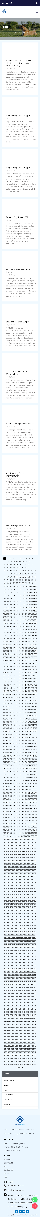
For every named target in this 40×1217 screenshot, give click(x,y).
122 (4, 592)
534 (20, 707)
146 (10, 599)
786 (17, 778)
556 (20, 713)
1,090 (6, 873)
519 (7, 703)
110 (35, 586)
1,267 (10, 941)
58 (11, 574)
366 (10, 660)
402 (20, 670)
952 (20, 824)
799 (23, 781)
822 (26, 787)
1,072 (30, 864)
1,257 (34, 935)
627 (35, 731)
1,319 (26, 960)
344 (10, 654)
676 (17, 747)
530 (7, 707)
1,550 (22, 1049)
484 (35, 691)
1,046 (22, 855)
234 (10, 623)
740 (10, 765)
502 (23, 697)
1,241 (34, 929)
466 (14, 688)
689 (23, 750)
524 (23, 703)
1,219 (10, 923)
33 (35, 565)
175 (32, 605)
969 (4, 830)
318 (32, 645)
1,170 (6, 904)
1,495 (26, 1027)
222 (7, 620)
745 (26, 765)
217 (26, 617)
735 (29, 762)
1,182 (22, 907)
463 (4, 688)
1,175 (26, 904)
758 (32, 768)
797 (17, 781)
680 (29, 747)
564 (10, 716)
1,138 (6, 892)
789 (26, 778)
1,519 (26, 1037)
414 (23, 673)
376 (7, 663)
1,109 (18, 879)
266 (7, 632)
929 (17, 818)
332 (7, 651)
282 (23, 636)
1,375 (26, 981)
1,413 (18, 997)
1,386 (6, 987)
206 (26, 614)
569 (26, 716)
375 (4, 663)
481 (26, 691)
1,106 (6, 879)
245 (10, 626)
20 (29, 562)
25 (11, 565)
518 (4, 703)
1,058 (6, 861)
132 (35, 592)
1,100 (14, 876)
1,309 (18, 956)
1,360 (30, 975)
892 (4, 808)
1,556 (14, 1052)
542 (10, 710)
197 (32, 611)
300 (10, 642)
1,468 (14, 1018)
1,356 (14, 975)
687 (17, 750)
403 (23, 670)
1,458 (6, 1015)
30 (26, 565)
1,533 (18, 1043)
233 (7, 623)
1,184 (30, 907)
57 (8, 574)
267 (10, 632)
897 (20, 808)
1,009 (34, 839)
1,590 (22, 1064)
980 (4, 833)
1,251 (10, 935)
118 (26, 589)
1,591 (26, 1064)
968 (35, 827)
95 (23, 583)
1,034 (6, 852)
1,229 (18, 926)
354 (7, 657)
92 (14, 583)
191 (14, 611)
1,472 (30, 1018)
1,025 (34, 845)
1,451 (10, 1012)
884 (14, 805)
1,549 (18, 1049)
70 (14, 577)
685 (10, 750)
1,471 (26, 1018)
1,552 (30, 1049)
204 (20, 614)
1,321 (34, 960)
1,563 (10, 1055)
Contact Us (8, 1100)
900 (29, 808)
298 (4, 642)
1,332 (14, 966)
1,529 (34, 1040)
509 (10, 700)
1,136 (30, 889)
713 (29, 756)
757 (29, 768)
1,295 (26, 950)
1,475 (10, 1021)
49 (17, 571)
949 (10, 824)
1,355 (10, 975)
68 (8, 577)
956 (32, 824)
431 (7, 679)
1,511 (26, 1034)
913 (35, 811)
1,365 (18, 978)
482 (29, 691)
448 (26, 682)
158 (14, 602)
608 (10, 728)
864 (20, 799)
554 (14, 713)
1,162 (6, 901)
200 (7, 614)
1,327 (26, 963)
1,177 (34, 904)
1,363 (10, 978)
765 (20, 771)
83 (20, 580)
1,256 (30, 935)
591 (26, 722)
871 (7, 802)
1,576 (30, 1058)
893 (7, 808)
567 (20, 716)
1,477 (18, 1021)
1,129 (34, 886)
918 (17, 815)
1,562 (6, 1055)
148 (17, 599)
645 (23, 737)
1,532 (14, 1043)
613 (26, 728)
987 (26, 833)
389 (14, 666)
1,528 (30, 1040)
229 (29, 620)
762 (10, 771)
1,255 (26, 935)
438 (29, 679)
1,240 (30, 929)
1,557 (18, 1052)
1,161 (34, 898)
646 (26, 737)
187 (35, 608)
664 (14, 744)
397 (4, 670)
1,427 (10, 1003)
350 (29, 654)
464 (7, 688)
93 (17, 583)
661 (4, 744)
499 (14, 697)
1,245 (18, 932)
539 (35, 707)
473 (35, 688)
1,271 (26, 941)
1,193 (34, 910)
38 (17, 568)
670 (32, 744)
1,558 (22, 1052)
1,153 (34, 895)
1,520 (30, 1037)
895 (14, 808)
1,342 (22, 969)
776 (20, 774)
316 (26, 645)
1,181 (18, 907)
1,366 (22, 978)
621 (17, 731)
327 (26, 648)
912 (32, 811)
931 (23, 818)
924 (35, 815)
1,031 (26, 848)
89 (5, 583)
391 (20, 666)
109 (32, 586)
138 (20, 595)
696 (10, 753)
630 (10, 734)
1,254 (22, 935)
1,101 (18, 876)
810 (23, 784)
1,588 (14, 1064)
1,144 (30, 892)
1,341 (18, 969)
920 (23, 815)
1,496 (30, 1027)
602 (26, 725)
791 (32, 778)
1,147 (10, 895)
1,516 (14, 1037)
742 (17, 765)
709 (17, 756)
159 (17, 602)
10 (32, 558)
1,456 (30, 1012)
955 (29, 824)
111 (4, 589)
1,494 (22, 1027)
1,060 (14, 861)
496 (4, 697)
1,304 (30, 953)
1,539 (10, 1046)
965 (26, 827)
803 (35, 781)
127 (20, 592)
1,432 (30, 1003)
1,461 (18, 1015)
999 (28, 836)
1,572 (14, 1058)
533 (17, 707)
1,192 (30, 910)
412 (17, 673)
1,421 (18, 1000)
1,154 (6, 898)
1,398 (22, 990)
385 (35, 663)
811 (26, 784)
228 (26, 620)
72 (20, 577)
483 (32, 691)
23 (5, 565)
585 (7, 722)
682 (35, 747)
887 (23, 805)
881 (4, 805)
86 (29, 580)
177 (4, 608)
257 (14, 629)
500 (17, 697)
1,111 (26, 879)
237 (20, 623)
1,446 (22, 1009)
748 (35, 765)
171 (20, 605)
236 (17, 623)
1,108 (14, 879)
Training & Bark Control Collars (16, 1147)
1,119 (26, 882)
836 (35, 790)
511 (17, 700)
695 (7, 753)
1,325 (18, 963)
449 (29, 682)
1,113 (34, 879)
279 (14, 636)
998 (25, 836)
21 (32, 562)
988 (29, 833)
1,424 (30, 1000)
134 (7, 595)
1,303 (26, 953)
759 (35, 768)
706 (7, 756)
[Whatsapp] (35, 1199)
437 (26, 679)
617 (4, 731)
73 (23, 577)
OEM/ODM (8, 1163)
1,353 (34, 972)
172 (23, 605)
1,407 (26, 994)
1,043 (10, 855)
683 (4, 750)
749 (4, 768)
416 (29, 673)
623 (23, 731)
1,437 (18, 1006)
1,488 (30, 1024)
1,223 (26, 923)
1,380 (14, 984)
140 (26, 595)
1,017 (34, 842)
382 (26, 663)
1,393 (34, 987)
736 (32, 762)
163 (29, 602)
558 (26, 713)
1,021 (18, 845)
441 (4, 682)
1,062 (22, 861)
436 (23, 679)
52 (26, 571)
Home (14, 32)
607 (7, 728)
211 (7, 617)
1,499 (10, 1031)
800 (26, 781)
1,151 (26, 895)
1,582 (22, 1061)
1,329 (34, 963)
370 (23, 660)
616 (35, 728)
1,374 (22, 981)
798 (20, 781)
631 (14, 734)
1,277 (18, 944)
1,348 (14, 972)
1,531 (10, 1043)
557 (23, 713)
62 (23, 574)
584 (4, 722)
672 (4, 747)
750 (7, 768)
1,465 (34, 1015)
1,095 (26, 873)
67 (5, 577)
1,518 (22, 1037)
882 (7, 805)
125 (14, 592)
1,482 (6, 1024)
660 (35, 740)
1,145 (34, 892)
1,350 (22, 972)
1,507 (10, 1034)
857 (32, 796)
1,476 (14, 1021)
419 (4, 676)
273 (29, 632)
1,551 (26, 1049)
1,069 (18, 864)
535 (23, 707)
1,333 (18, 966)
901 (32, 808)
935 (35, 818)
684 (7, 750)
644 (20, 737)
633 (20, 734)
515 (29, 700)
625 (29, 731)
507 (4, 700)
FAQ (5, 1090)
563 (7, 716)
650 (4, 740)
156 (7, 602)
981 (7, 833)
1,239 (26, 929)
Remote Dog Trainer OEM (17, 217)
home (7, 1155)
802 (32, 781)
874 (17, 802)
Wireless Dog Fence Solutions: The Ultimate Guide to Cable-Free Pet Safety (19, 63)
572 (35, 716)
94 (20, 583)
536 (26, 707)
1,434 (6, 1006)
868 (32, 799)
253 (35, 626)
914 (4, 815)
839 (10, 793)
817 (10, 787)
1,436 (14, 1006)
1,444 (14, 1009)
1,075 (10, 867)
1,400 (30, 990)
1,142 (22, 892)
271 (23, 632)
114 (14, 589)
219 (32, 617)
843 (23, 793)
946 (35, 821)
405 (29, 670)
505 (32, 697)
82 (17, 580)
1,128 (30, 886)
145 (7, 599)
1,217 (34, 919)
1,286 (22, 947)
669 (29, 744)
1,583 (26, 1061)
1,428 (14, 1003)
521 (14, 703)
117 (23, 589)
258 (17, 629)
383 (29, 663)
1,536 (30, 1043)
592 (29, 722)
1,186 (6, 910)
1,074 (6, 867)
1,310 (22, 956)
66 (35, 574)
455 (14, 685)
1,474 (6, 1021)
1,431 (26, 1003)
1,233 (34, 926)
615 (32, 728)
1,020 (14, 845)
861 (10, 799)
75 (29, 577)
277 (7, 636)
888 (26, 805)
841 (17, 793)
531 (10, 707)
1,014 (22, 842)
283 (26, 636)
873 (14, 802)
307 (32, 642)
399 (10, 670)
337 (23, 651)
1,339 (10, 969)
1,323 (10, 963)
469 (23, 688)
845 (29, 793)
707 (10, 756)
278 (10, 636)
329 (32, 648)
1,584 (30, 1061)
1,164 (14, 901)
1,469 (18, 1018)
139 (23, 595)
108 (29, 586)
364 (4, 660)
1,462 (22, 1015)
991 (3, 836)
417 (32, 673)
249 (23, 626)
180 (14, 608)
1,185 (34, 907)
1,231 (26, 926)
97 (29, 583)
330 (35, 648)
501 (20, 697)
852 (17, 796)
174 (29, 605)
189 (7, 611)
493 (29, 694)
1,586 (6, 1064)
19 (26, 562)
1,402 (6, 994)
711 (23, 756)
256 (10, 629)
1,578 (6, 1061)
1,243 (10, 932)
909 (23, 811)
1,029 (18, 848)
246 (14, 626)
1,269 (18, 941)
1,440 (30, 1006)
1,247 (26, 932)
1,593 (34, 1064)
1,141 (18, 892)
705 (4, 756)
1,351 (26, 972)
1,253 (18, 935)
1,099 (10, 876)
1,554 (6, 1052)
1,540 (14, 1046)
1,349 (18, 972)
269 (17, 632)
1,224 (30, 923)
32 (32, 565)
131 (32, 592)
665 (17, 744)
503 (26, 697)
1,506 (6, 1034)
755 (23, 768)
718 (10, 759)
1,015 (26, 842)
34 (5, 568)
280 (17, 636)
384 (32, 663)
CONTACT (8, 1182)
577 (17, 719)
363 (35, 657)
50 (20, 571)
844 (26, 793)
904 (7, 811)
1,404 (14, 994)
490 (20, 694)
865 (23, 799)
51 (23, 571)
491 (23, 694)
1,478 (22, 1021)
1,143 (26, 892)
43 (32, 568)
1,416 (30, 997)
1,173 (18, 904)
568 (23, 716)
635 (26, 734)
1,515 (10, 1037)
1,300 (14, 953)
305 (26, 642)
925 (4, 818)
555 (17, 713)
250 (26, 626)
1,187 (10, 910)
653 (14, 740)
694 (4, 753)
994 (13, 836)
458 (23, 685)
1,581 (18, 1061)
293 (23, 639)
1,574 (22, 1058)
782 (4, 778)
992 (6, 836)
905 (10, 811)
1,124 (14, 886)
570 (29, 716)
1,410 (6, 997)
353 (4, 657)
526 (29, 703)
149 (20, 599)
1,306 (6, 956)
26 (14, 565)
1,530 (6, 1043)
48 (14, 571)
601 (23, 725)
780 (32, 774)
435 (20, 679)
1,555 (10, 1052)
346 (17, 654)
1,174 (22, 904)
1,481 (34, 1021)
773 (10, 774)
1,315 (10, 960)
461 (32, 685)
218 (29, 617)
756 (26, 768)
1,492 (14, 1027)
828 (10, 790)
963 (20, 827)
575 (10, 719)
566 (17, 716)
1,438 (22, 1006)
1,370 (6, 981)
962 (17, 827)
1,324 (14, 963)
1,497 (34, 1027)
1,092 (14, 873)
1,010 (6, 842)
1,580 (14, 1061)
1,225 (34, 923)
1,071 (26, 864)
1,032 (30, 848)
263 (32, 629)
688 (20, 750)
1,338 (6, 969)
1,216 (30, 919)
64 (29, 574)
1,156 (14, 898)
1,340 (14, 969)
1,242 (6, 932)
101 (7, 586)
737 (35, 762)
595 (4, 725)
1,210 (6, 919)
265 (4, 632)
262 (29, 629)
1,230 (22, 926)
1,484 (14, 1024)
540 (4, 710)
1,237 (18, 929)
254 (4, 629)
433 (14, 679)
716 (4, 759)
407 (35, 670)
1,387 (10, 987)
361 (29, 657)
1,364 (14, 978)
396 (35, 666)
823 (29, 787)
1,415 (26, 997)
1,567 (26, 1055)
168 (10, 605)
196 (29, 611)
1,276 (14, 944)
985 (20, 833)
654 (17, 740)
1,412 (14, 997)
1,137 (34, 889)
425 (23, 676)
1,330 (6, 966)
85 (26, 580)
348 (23, 654)
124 (10, 592)
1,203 (10, 916)
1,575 (26, 1058)
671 (35, 744)
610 (17, 728)
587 (14, 722)
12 (5, 562)
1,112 (30, 879)
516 (32, 700)
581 (29, 719)
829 (14, 790)
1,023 (26, 845)
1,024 (30, 845)
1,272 (30, 941)
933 (29, 818)
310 (7, 645)
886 (20, 805)
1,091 (10, 873)
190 (10, 611)
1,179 (10, 907)
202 (14, 614)
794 (7, 781)
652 (10, 740)
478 (17, 691)
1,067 (10, 864)
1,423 (26, 1000)
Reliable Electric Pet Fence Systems (18, 270)
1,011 (10, 842)
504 (29, 697)
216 (23, 617)
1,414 (22, 997)
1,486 (22, 1024)
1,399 (26, 990)
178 (7, 608)
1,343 (26, 969)
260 (23, 629)
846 (32, 793)
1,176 (30, 904)
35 (8, 568)
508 (7, 700)
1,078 (22, 867)
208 (32, 614)
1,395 (10, 990)
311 (10, 645)
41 (26, 568)
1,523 (10, 1040)
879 (32, 802)
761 (7, 771)
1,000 (32, 836)
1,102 (22, 876)
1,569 (34, 1055)
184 (26, 608)
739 (7, 765)
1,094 (22, 873)
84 (23, 580)
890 (32, 805)
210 (4, 617)
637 (32, 734)
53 (29, 571)
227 (23, 620)
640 (7, 737)
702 (29, 753)
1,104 (30, 876)
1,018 (6, 845)
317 (29, 645)
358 (20, 657)
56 (5, 574)
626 (32, 731)
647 (29, 737)
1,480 (30, 1021)
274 (32, 632)
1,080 (30, 867)
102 (10, 586)
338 (26, 651)
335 (17, 651)
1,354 (6, 975)
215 (20, 617)
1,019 (10, 845)
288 (7, 639)
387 (7, 666)
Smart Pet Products (12, 1150)
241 (32, 623)
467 (17, 688)
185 (29, 608)
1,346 (6, 972)
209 (35, 614)
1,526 (22, 1040)
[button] (36, 3)
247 (17, 626)
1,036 (14, 852)
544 (17, 710)
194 (23, 611)
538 (32, 707)
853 (20, 796)
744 (23, 765)
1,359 (26, 975)
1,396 (14, 990)
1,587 (10, 1064)
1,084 (14, 870)
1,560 (30, 1052)
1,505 (34, 1031)
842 (20, 793)
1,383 (26, 984)
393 (26, 666)
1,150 (22, 895)
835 (32, 790)
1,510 (22, 1034)
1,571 (10, 1058)
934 (32, 818)
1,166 (22, 901)
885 (17, 805)
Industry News (9, 1081)
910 (26, 811)
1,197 (18, 913)
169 (14, 605)
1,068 (14, 864)
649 (35, 737)
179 (10, 608)
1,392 (30, 987)
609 (14, 728)
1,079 (26, 867)
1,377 (34, 981)
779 (29, 774)
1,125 (18, 886)
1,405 (18, 994)
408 (4, 673)
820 (20, 787)
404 (26, 670)
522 (17, 703)
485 (4, 694)
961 (14, 827)
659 (32, 740)
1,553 (34, 1049)
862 (14, 799)
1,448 (30, 1009)
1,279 (26, 944)
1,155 (10, 898)
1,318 (22, 960)
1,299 (10, 953)
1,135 (26, 889)
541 (7, 710)
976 (26, 830)
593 (32, 722)
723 (26, 759)
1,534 (22, 1043)
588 (17, 722)
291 (17, 639)
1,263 (26, 938)
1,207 (26, 916)
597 (10, 725)
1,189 (18, 910)
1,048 (30, 855)
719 (14, 759)
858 (35, 796)
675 (14, 747)
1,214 (22, 919)
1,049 (34, 855)
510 (14, 700)
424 (20, 676)
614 (29, 728)
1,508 (14, 1034)
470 (26, 688)
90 (8, 583)
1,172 (14, 904)
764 (17, 771)
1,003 (10, 839)
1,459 (10, 1015)
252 (32, 626)
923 (32, 815)
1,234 (6, 929)
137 (17, 595)
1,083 (10, 870)
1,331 (10, 966)
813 (32, 784)
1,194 (6, 913)
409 (7, 673)
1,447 (26, 1009)
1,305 (34, 953)
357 (17, 657)
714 (32, 756)
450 (32, 682)
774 (14, 774)
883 (10, 805)
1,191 (26, 910)
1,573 (18, 1058)
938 (10, 821)
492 (26, 694)
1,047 (26, 855)
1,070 (22, 864)
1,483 (10, 1024)
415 (26, 673)
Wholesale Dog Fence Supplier (20, 423)
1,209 (34, 916)
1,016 (30, 842)
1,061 (18, 861)
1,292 (14, 950)
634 (23, 734)
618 (7, 731)
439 (32, 679)
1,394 (6, 990)
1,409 (34, 994)
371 (26, 660)
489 (17, 694)
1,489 (34, 1024)
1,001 (36, 836)
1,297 (34, 950)
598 (14, 725)
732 (20, 762)
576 (14, 719)
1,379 (10, 984)
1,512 (30, 1034)
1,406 (22, 994)
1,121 (34, 882)
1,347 (10, 972)
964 (23, 827)
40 (23, 568)
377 (10, 663)
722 (23, 759)
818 (14, 787)
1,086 (22, 870)
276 (4, 636)
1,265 (34, 938)
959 (7, 827)
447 (23, 682)
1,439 (26, 1006)
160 (20, 602)
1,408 (30, 994)
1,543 (26, 1046)
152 (29, 599)
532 (14, 707)
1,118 (22, 882)
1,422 (22, 1000)
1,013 (18, 842)
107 (26, 586)
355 (10, 657)
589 (20, 722)
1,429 (18, 1003)
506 (35, 697)
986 (23, 833)
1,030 (22, 848)
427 (29, 676)
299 (7, 642)
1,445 (18, 1009)
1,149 (18, 895)
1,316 (14, 960)
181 (17, 608)
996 (19, 836)
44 (35, 568)
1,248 (30, 932)
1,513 (34, 1034)
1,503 (26, 1031)
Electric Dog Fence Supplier (18, 525)
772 (7, 774)
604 (32, 725)
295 (29, 639)
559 (29, 713)
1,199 (26, 913)
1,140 (14, 892)
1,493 (18, 1027)
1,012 (14, 842)
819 (17, 787)
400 (14, 670)
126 (17, 592)
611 (20, 728)
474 (4, 691)
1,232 (30, 926)
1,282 (6, 947)
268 (14, 632)
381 (23, 663)
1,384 (30, 984)
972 (14, 830)
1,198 (22, 913)
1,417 (34, 997)
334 (14, 651)
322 (10, 648)
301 (14, 642)
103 (14, 586)
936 (4, 821)
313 (17, 645)
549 (32, 710)
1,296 (30, 950)
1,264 (30, 938)
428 (32, 676)
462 (35, 685)
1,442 (6, 1009)
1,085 (18, 870)
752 (14, 768)
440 (35, 679)
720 (17, 759)
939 (14, 821)
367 (14, 660)
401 (17, 670)
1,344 (30, 969)
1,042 (6, 855)
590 (23, 722)
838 (7, 793)
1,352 (30, 972)
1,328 (30, 963)
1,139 (10, 892)
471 (29, 688)
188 (4, 611)
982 (10, 833)
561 (35, 713)
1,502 (22, 1031)
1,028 (14, 848)
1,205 (18, 916)
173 (26, 605)
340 (32, 651)
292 (20, 639)
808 (17, 784)
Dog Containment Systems (14, 1143)
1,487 (26, 1024)
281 (20, 636)
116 (20, 589)
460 (29, 685)
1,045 (18, 855)
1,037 (18, 852)
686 (14, 750)
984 (17, 833)
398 (7, 670)
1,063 (26, 861)
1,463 (26, 1015)
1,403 (10, 994)
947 (4, 824)
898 (23, 808)
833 (26, 790)
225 (17, 620)
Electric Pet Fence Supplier (18, 322)
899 (26, 808)
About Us (7, 1104)
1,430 (22, 1003)
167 (7, 605)
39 (20, 568)
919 (20, 815)
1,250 (6, 935)
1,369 (34, 978)
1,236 (14, 929)
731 (17, 762)
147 (14, 599)
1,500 (14, 1031)
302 (17, 642)
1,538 (6, 1046)
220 (35, 617)
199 (4, 614)
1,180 (14, 907)
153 (32, 599)
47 (11, 571)
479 (20, 691)
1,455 (26, 1012)
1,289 (34, 947)
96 (26, 583)
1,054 (22, 858)
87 (32, 580)
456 (17, 685)
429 (35, 676)
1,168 (30, 901)
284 (29, 636)
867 (29, 799)
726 (35, 759)
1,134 (22, 889)
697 (14, 753)
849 (7, 796)
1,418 (6, 1000)
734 (26, 762)
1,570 (6, 1058)
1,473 (34, 1018)
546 (23, 710)
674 (10, 747)
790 (29, 778)
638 (35, 734)
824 (32, 787)
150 (23, 599)
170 (17, 605)
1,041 (34, 852)
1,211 (10, 919)
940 (17, 821)
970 (7, 830)
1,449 (34, 1009)
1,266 (6, 941)
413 (20, 673)
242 (35, 623)
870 (4, 802)
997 (22, 836)
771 (4, 774)
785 (14, 778)
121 (35, 589)
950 (14, 824)
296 (32, 639)
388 (10, 666)
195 (26, 611)
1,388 (14, 987)
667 (23, 744)
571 (32, 716)
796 (14, 781)
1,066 (6, 864)
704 (35, 753)
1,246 (22, 932)
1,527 (26, 1040)
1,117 (18, 882)
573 (4, 719)
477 (14, 691)
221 (4, 620)
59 (14, 574)
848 (4, 796)
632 (17, 734)
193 (20, 611)
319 (35, 645)
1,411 (10, 997)
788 (23, 778)
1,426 (6, 1003)
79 (8, 580)
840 (14, 793)
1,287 (26, 947)
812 (29, 784)
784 (10, 778)
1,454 (22, 1012)
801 (29, 781)
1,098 (6, 876)
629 (7, 734)
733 (23, 762)
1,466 (6, 1018)
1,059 (10, 861)
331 (4, 651)
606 (4, 728)
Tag (19, 32)
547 (26, 710)
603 (29, 725)
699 (20, 753)
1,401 (34, 990)
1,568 (30, 1055)
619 (10, 731)
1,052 (14, 858)
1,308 (14, 956)
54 (32, 571)
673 (7, 747)
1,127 (26, 886)
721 (20, 759)
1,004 (14, 839)
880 (35, 802)
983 (14, 833)
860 (7, 799)
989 (32, 833)
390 (17, 666)
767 (26, 771)
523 (20, 703)
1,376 (30, 981)
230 (32, 620)
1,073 (34, 864)
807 (14, 784)
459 (26, 685)
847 (35, 793)
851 (14, 796)
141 (29, 595)
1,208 (30, 916)
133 (4, 595)
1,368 (30, 978)
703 (32, 753)
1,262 (22, 938)
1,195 (10, 913)
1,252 (14, 935)
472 (32, 688)
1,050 (6, 858)
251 (29, 626)
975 (23, 830)
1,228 (14, 926)
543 (14, 710)
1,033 (34, 848)
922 (29, 815)
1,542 (22, 1046)
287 (4, 639)
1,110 (22, 879)
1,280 (30, 944)
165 (35, 602)
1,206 (22, 916)
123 (7, 592)
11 (35, 558)
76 (32, 577)
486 (7, 694)
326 (23, 648)
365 (7, 660)
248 (20, 626)
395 (32, 666)
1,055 (26, 858)
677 (20, 747)
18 (23, 562)
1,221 (18, 923)
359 (23, 657)
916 (10, 815)
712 (26, 756)
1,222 (22, 923)
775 (17, 774)
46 (8, 571)
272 (26, 632)
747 (32, 765)
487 (10, 694)
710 (20, 756)
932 (26, 818)
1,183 (26, 907)
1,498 (6, 1031)
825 (35, 787)
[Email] (35, 1206)
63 (26, 574)
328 (29, 648)
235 (14, 623)
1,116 (14, 882)
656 (23, 740)
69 (11, 577)
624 (26, 731)
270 (20, 632)
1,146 (6, 895)
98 (32, 583)
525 (26, 703)
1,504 (30, 1031)
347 (20, 654)
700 (23, 753)
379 (17, 663)
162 (26, 602)
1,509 (18, 1034)
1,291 (10, 950)
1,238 (22, 929)
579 (23, 719)
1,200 (30, 913)
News (6, 1173)
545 (20, 710)
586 (10, 722)
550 (35, 710)
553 (10, 713)
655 (20, 740)
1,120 (30, 882)
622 (20, 731)
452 (4, 685)
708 (14, 756)
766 (23, 771)
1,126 (22, 886)
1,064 (30, 861)
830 (17, 790)
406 (32, 670)
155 (4, 602)
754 (20, 768)
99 (35, 583)
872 (10, 802)
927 (10, 818)
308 (35, 642)
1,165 (18, 901)
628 (4, 734)
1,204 (14, 916)
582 (32, 719)
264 (35, 629)
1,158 (22, 898)
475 (7, 691)
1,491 (10, 1027)
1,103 (26, 876)
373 (32, 660)
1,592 (30, 1064)
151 (26, 599)
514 (26, 700)
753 (17, 768)
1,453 (18, 1012)
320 (4, 648)
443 (10, 682)
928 (14, 818)
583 (35, 719)
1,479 (26, 1021)
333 (10, 651)
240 (29, 623)
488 (14, 694)
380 (20, 663)
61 (20, 574)
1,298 (6, 953)
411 (14, 673)
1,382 (22, 984)
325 (20, 648)
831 (20, 790)
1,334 (22, 966)
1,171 (10, 904)
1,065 (34, 861)
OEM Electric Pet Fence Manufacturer (16, 372)
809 (20, 784)
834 (29, 790)
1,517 (18, 1037)
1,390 (22, 987)
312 (14, 645)
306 (29, 642)
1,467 (10, 1018)
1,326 (22, 963)
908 (20, 811)
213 (14, 617)
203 (17, 614)
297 (35, 639)
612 (23, 728)
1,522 (6, 1040)
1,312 (30, 956)
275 (35, 632)
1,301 (18, 953)
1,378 (6, 984)
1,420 (14, 1000)
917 (14, 815)
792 (35, 778)
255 (7, 629)
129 (26, 592)
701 (26, 753)
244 (7, 626)
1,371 (10, 981)
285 (32, 636)
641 (10, 737)
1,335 (26, 966)
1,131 (10, 889)
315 (23, 645)
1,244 (14, 932)
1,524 (14, 1040)
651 (7, 740)
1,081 (34, 867)
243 (4, 626)
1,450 (6, 1012)
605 (35, 725)
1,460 (14, 1015)
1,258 (6, 938)
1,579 (10, 1061)
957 (35, 824)
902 (35, 808)
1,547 (10, 1049)
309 (4, 645)
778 (26, 774)
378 (14, 663)
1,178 (6, 907)
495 (35, 694)
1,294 (22, 950)
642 (14, 737)
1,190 (22, 910)
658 (29, 740)
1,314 (6, 960)
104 (17, 586)
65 (32, 574)
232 (4, 623)
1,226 (6, 926)
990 (35, 833)
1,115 (10, 882)
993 (10, 836)
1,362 (6, 978)
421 (10, 676)
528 (35, 703)
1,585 (34, 1061)
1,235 (10, 929)
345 (14, 654)
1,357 (18, 975)
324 (17, 648)
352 (35, 654)
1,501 (18, 1031)
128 (23, 592)
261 (26, 629)
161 (23, 602)
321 (7, 648)
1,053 (18, 858)
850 (10, 796)
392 (23, 666)
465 (10, 688)
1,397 (18, 990)
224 (14, 620)
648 (32, 737)
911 (29, 811)
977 (29, 830)
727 (4, 762)
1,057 (34, 858)
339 (29, 651)
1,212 (14, 919)
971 (10, 830)
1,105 (34, 876)
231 (35, 620)
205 (23, 614)
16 (17, 562)
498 (10, 697)
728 (7, 762)
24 (8, 565)
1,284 (14, 947)
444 (14, 682)
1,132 (14, 889)
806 (10, 784)
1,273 (34, 941)
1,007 (26, 839)
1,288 (30, 947)
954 (26, 824)
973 (17, 830)
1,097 (34, 873)
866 (26, 799)
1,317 (18, 960)
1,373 (18, 981)
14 (11, 562)
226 (20, 620)
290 (14, 639)
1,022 (22, 845)
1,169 (34, 901)
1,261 (18, 938)
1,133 (18, 889)
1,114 (6, 882)
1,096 (30, 873)
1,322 (6, 963)
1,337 (34, 966)
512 (20, 700)
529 (4, 707)
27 (17, 565)
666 (20, 744)
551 (4, 713)
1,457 (34, 1012)
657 (26, 740)
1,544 (30, 1046)
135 (10, 595)
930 (20, 818)
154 (35, 599)
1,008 (30, 839)
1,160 (30, 898)
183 (23, 608)
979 (35, 830)
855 (26, 796)
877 (26, 802)
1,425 (34, 1000)
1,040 (30, 852)
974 (20, 830)
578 (20, 719)
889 (29, 805)
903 (4, 811)
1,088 (30, 870)
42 (29, 568)
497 (7, 697)
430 (4, 679)
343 (7, 654)
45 (5, 571)
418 (35, 673)
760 (4, 771)
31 (29, 565)
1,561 (34, 1052)
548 (29, 710)
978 (32, 830)
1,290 (6, 950)
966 (29, 827)
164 (32, 602)
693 (35, 750)
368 (17, 660)
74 (26, 577)
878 (29, 802)
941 (20, 821)
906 (14, 811)
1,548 (14, 1049)
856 (29, 796)
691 (29, 750)
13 (8, 562)
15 (14, 562)
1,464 (30, 1015)
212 (10, 617)
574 (7, 719)
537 (29, 707)
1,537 (34, 1043)
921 (26, 815)
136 (14, 595)
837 (4, 793)
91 (11, 583)
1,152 (30, 895)
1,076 (14, 867)
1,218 (6, 923)
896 (17, 808)
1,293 (18, 950)
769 (32, 771)
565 (14, 716)
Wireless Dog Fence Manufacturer (15, 474)
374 (35, 660)
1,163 (10, 901)
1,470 (22, 1018)
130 (29, 592)
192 (17, 611)
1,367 (26, 978)
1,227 (10, 926)
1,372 (14, 981)
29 (23, 565)
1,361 (34, 975)
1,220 (14, 923)
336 (20, 651)
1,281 (34, 944)
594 (35, 722)
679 (26, 747)
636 (29, 734)
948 (7, 824)
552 (7, 713)
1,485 (18, 1024)
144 (4, 599)
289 (10, 639)
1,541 (18, 1046)
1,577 (34, 1058)
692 (32, 750)
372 (29, 660)
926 (7, 818)
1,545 (34, 1046)
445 (17, 682)
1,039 (26, 852)
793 (4, 781)
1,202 (6, 916)
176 (35, 605)
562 (4, 716)
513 (23, 700)
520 (10, 703)
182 (20, 608)
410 (10, 673)
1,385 (34, 984)
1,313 (34, 956)
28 (20, 565)
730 (14, 762)
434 (17, 679)
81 (14, 580)
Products (7, 1085)
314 (20, 645)
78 (5, 580)
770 (35, 771)
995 (16, 836)
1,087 (26, 870)
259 (20, 629)
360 (26, 657)
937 (7, 821)
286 (35, 636)
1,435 (10, 1006)
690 (26, 750)
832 (23, 790)
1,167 (26, 901)
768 (29, 771)
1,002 (6, 839)
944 (29, 821)
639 (4, 737)
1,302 (22, 953)
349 (26, 654)
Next (19, 1068)
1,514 (6, 1037)
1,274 (6, 944)
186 (32, 608)
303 (20, 642)
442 (7, 682)
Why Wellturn (9, 1095)
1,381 (18, 984)
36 (11, 568)
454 (10, 685)
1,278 (22, 944)
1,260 (14, 938)
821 (23, 787)
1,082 (6, 870)
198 (35, 611)
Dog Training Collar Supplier (18, 115)
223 (10, 620)
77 (35, 577)
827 (7, 790)
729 (10, 762)
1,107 (10, 879)
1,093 (18, 873)
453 (7, 685)
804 (4, 784)
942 (23, 821)
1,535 (26, 1043)
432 (10, 679)
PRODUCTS (9, 1139)
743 (20, 765)
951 (17, 824)
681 (32, 747)
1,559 (26, 1052)
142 (32, 595)
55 (35, 571)
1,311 (26, 956)
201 (10, 614)
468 (20, 688)
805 (7, 784)
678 (23, 747)
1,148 (14, 895)
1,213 (18, 919)
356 (14, 657)
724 (29, 759)
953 (23, 824)
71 (17, 577)
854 (23, 796)
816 (7, 787)
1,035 (10, 852)
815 (4, 787)
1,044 (14, 855)
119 (29, 589)
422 (14, 676)
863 (17, 799)
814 (35, 784)
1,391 (26, 987)
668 (26, 744)
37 (14, 568)
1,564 (14, 1055)
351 (32, 654)
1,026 (6, 848)
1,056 (30, 858)
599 (17, 725)
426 (26, 676)
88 (35, 580)
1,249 (34, 932)
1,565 (18, 1055)
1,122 (6, 886)
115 (17, 589)
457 (20, 685)
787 (20, 778)
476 (10, 691)
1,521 (34, 1037)
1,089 (34, 870)
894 (10, 808)
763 (14, 771)
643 (17, 737)
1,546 (6, 1049)
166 (4, 605)
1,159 (26, 898)
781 (35, 774)
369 (20, 660)
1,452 (14, 1012)
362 (32, 657)
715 (35, 756)
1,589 (18, 1064)
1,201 (34, 913)
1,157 (18, 898)
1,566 (22, 1055)
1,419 (10, 1000)
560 (32, 713)
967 (32, 827)
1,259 (10, 938)
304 (23, 642)
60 (17, 574)
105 (20, 586)
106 (23, 586)
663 (10, 744)
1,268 (14, 941)
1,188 (14, 910)
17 (20, 562)
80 (11, 580)
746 (29, 765)
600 (20, 725)
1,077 (18, 867)
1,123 (10, 886)
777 (23, 774)
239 (26, 623)
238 (23, 623)
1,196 (14, 913)
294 (26, 639)
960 (10, 827)
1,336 (30, 966)
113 (10, 589)
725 (32, 759)
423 (17, 676)
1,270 (22, 941)
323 (14, 648)
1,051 (10, 858)
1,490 (6, 1027)
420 (7, 676)
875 (20, 802)
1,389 (18, 987)
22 (35, 562)
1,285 (18, 947)
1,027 (10, 848)
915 (7, 815)
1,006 (22, 839)
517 (35, 700)
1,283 (10, 947)
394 (29, 666)
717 (7, 759)
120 (32, 589)
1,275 (10, 944)
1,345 (34, 969)
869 (35, 799)
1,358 (22, 975)
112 (7, 589)
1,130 (6, 889)
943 (26, 821)
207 (29, 614)
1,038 (22, 852)
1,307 (10, 956)
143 (35, 595)
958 (4, 827)
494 (32, 694)
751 (10, 768)
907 (17, 811)
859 (4, 799)
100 (4, 586)
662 (7, 744)
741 (14, 765)
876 (23, 802)
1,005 (18, 839)
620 (14, 731)
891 (35, 805)
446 (20, 682)
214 (17, 617)
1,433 (34, 1003)
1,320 (30, 960)
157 (10, 602)
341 (35, 651)
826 (4, 790)
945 (32, 821)
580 (26, 719)
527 (32, 703)
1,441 (34, 1006)
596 (7, 725)
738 (4, 765)
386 (4, 666)
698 (17, 753)
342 (4, 654)
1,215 (26, 919)
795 (10, 781)
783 (7, 778)
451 (35, 682)
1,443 (10, 1009)
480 (23, 691)
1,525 (18, 1040)
